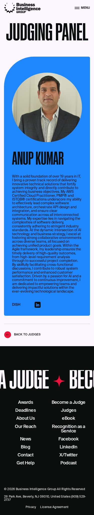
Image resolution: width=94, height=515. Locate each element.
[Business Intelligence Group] (22, 8)
